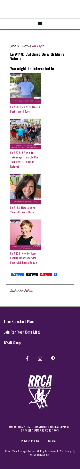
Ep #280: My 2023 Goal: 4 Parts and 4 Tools (25, 109)
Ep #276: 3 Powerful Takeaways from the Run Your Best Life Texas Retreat (24, 159)
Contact (53, 440)
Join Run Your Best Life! (22, 332)
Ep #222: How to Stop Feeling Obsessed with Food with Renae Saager (24, 258)
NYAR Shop (12, 343)
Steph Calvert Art (39, 455)
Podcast (28, 290)
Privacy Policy (30, 440)
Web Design (65, 451)
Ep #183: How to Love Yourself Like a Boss (22, 209)
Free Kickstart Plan (19, 321)
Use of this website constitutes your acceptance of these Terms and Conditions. (40, 428)
